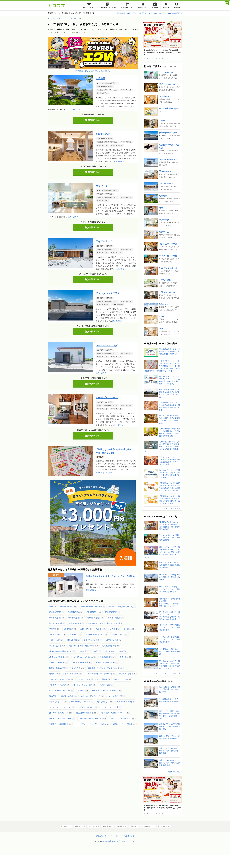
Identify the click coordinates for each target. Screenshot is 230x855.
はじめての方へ (89, 7)
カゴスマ (56, 5)
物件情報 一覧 (174, 772)
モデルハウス (143, 7)
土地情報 (166, 7)
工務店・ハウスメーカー (107, 7)
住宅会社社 (125, 13)
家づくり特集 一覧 (172, 508)
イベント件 (140, 13)
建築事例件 (176, 13)
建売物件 (177, 7)
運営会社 (99, 836)
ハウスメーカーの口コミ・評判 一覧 (165, 673)
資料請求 (94, 120)
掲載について (129, 836)
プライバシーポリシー (113, 836)
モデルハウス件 (158, 13)
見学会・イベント (127, 7)
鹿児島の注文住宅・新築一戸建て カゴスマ (118, 841)
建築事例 (155, 7)
